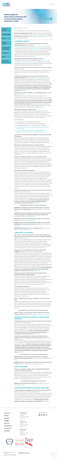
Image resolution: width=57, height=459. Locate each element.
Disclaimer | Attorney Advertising (24, 453)
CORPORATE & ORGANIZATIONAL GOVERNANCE (31, 318)
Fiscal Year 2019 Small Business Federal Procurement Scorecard (31, 61)
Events (4, 38)
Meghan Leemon (46, 77)
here (41, 65)
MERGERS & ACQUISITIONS (22, 317)
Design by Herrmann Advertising (10, 454)
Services (6, 418)
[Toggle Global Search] (53, 4)
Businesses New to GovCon (6, 61)
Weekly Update (6, 34)
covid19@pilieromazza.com (44, 36)
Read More (32, 56)
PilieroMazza (17, 47)
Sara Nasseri (36, 391)
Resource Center (4, 29)
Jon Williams (20, 229)
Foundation (8, 426)
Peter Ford (37, 77)
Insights (6, 421)
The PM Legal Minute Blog (5, 48)
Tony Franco (35, 50)
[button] (45, 19)
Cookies (26, 452)
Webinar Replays (4, 42)
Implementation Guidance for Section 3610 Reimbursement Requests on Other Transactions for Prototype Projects (31, 131)
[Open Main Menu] (50, 4)
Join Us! (6, 423)
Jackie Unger (38, 47)
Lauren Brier (20, 94)
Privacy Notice (21, 452)
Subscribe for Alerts (42, 412)
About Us (7, 413)
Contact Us (7, 428)
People (6, 416)
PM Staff (7, 431)
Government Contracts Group (33, 48)
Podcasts (4, 53)
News (3, 57)
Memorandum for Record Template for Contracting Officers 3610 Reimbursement (32, 127)
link (50, 31)
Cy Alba (44, 209)
